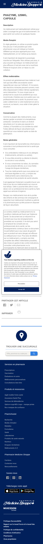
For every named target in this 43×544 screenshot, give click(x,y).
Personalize (21, 283)
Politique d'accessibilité (12, 521)
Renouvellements (11, 467)
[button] (5, 305)
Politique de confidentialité (13, 530)
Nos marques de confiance (14, 407)
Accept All (21, 289)
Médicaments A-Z (11, 448)
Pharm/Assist (10, 414)
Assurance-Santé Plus (13, 398)
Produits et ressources (14, 389)
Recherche (8, 420)
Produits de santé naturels (14, 439)
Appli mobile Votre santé (14, 395)
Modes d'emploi (10, 423)
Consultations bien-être (13, 383)
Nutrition (8, 442)
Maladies (8, 426)
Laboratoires (9, 435)
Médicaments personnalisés (15, 380)
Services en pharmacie (15, 364)
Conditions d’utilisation (12, 533)
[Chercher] (33, 354)
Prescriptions (10, 370)
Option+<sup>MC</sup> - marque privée (19, 404)
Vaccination (9, 373)
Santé (7, 432)
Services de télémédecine (14, 401)
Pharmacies (8, 536)
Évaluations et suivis (12, 376)
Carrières (8, 460)
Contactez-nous (10, 463)
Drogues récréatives (12, 445)
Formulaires (9, 429)
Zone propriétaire (10, 539)
